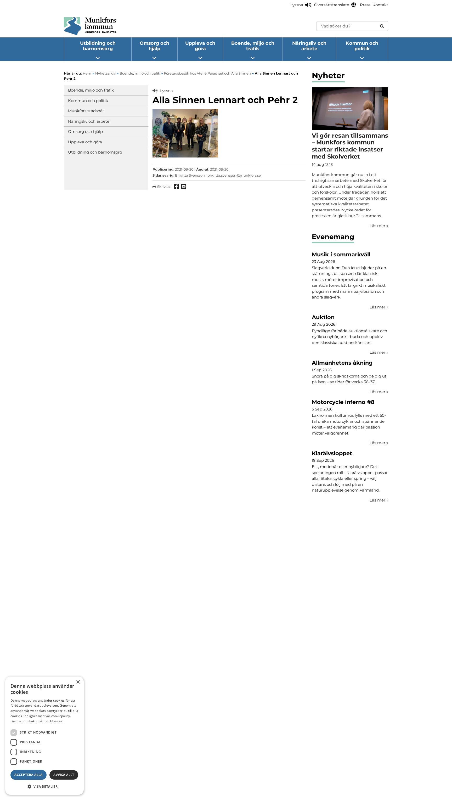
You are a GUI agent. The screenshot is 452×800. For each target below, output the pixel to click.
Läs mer (379, 307)
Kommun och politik (362, 45)
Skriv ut (163, 186)
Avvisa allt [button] (63, 775)
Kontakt (380, 4)
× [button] (78, 682)
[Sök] (382, 26)
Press (365, 4)
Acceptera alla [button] (28, 775)
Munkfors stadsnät (86, 110)
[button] (44, 786)
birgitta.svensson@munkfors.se (234, 175)
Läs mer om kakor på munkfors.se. (36, 721)
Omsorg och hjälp (154, 45)
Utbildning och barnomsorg (98, 45)
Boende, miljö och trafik (252, 45)
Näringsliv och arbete (309, 45)
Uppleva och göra (200, 45)
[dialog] (44, 736)
